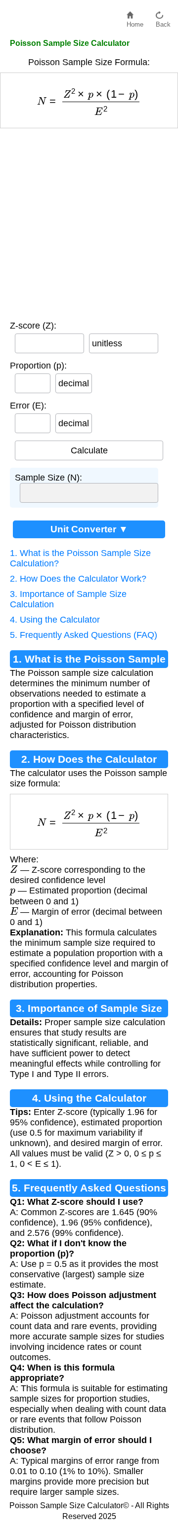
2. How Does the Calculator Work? (78, 579)
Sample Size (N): (48, 478)
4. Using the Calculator (55, 620)
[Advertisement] (89, 222)
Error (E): (28, 405)
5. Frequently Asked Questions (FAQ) (83, 635)
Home (135, 22)
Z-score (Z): (33, 326)
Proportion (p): (38, 366)
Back (163, 22)
